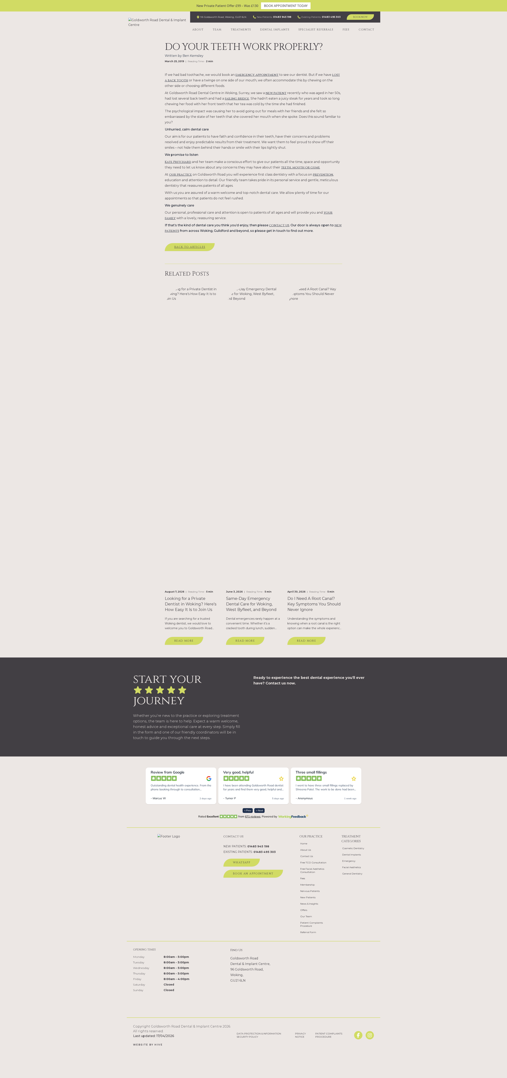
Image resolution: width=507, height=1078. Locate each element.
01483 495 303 (331, 16)
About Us (305, 849)
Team (217, 29)
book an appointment (253, 873)
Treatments (241, 29)
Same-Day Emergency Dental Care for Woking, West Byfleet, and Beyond (251, 604)
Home (303, 843)
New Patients (307, 897)
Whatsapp (241, 862)
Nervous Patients (310, 891)
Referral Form (308, 932)
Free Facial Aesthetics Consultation (312, 870)
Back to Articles (189, 247)
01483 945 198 (282, 16)
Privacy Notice (300, 1035)
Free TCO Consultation (313, 862)
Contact (366, 29)
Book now (360, 17)
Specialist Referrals (315, 29)
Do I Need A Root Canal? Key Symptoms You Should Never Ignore (314, 604)
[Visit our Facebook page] (358, 1035)
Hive (158, 1044)
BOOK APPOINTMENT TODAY (286, 6)
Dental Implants (274, 29)
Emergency (348, 860)
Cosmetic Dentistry (353, 848)
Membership (307, 884)
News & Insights (309, 903)
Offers (303, 910)
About (197, 29)
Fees (346, 29)
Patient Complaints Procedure (311, 924)
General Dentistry (352, 873)
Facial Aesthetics (351, 867)
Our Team (306, 916)
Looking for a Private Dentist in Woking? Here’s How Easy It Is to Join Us (190, 604)
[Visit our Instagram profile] (370, 1035)
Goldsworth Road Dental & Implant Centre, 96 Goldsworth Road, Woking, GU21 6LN (250, 969)
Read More (184, 641)
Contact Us (306, 856)
